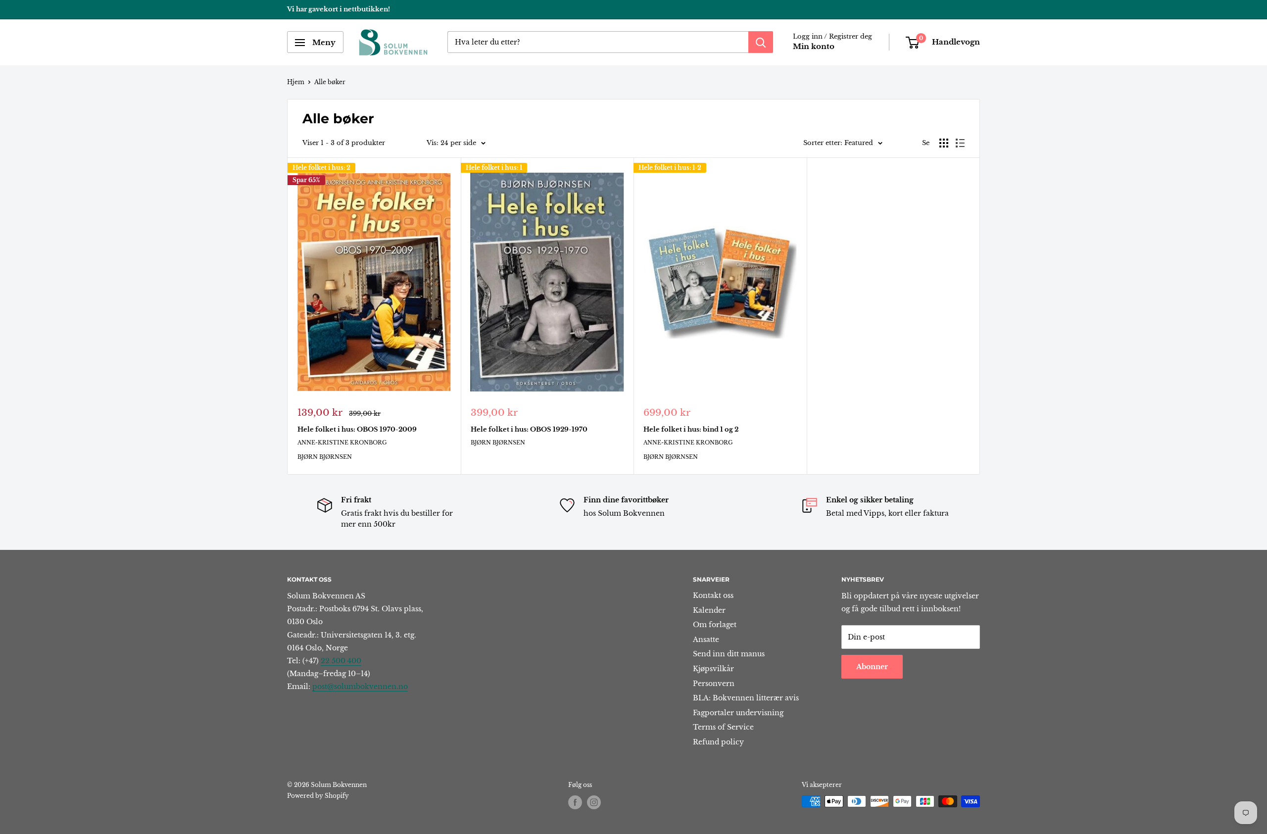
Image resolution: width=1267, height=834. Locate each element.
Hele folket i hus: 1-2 (669, 167)
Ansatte (706, 639)
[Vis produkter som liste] (960, 143)
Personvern (713, 683)
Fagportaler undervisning (738, 712)
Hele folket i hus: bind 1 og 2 (690, 429)
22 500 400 (341, 660)
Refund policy (718, 741)
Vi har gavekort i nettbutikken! (338, 9)
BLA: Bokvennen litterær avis (746, 697)
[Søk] (760, 42)
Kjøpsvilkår (713, 668)
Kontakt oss (713, 595)
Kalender (709, 610)
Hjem (295, 82)
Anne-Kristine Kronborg (342, 442)
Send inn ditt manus (729, 653)
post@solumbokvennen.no (360, 686)
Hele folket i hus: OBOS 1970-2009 (357, 429)
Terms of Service (723, 727)
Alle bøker (329, 82)
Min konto (813, 46)
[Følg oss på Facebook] (575, 802)
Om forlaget (714, 624)
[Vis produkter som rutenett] (943, 143)
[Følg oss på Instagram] (594, 802)
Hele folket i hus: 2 (321, 167)
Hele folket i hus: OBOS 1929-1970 (529, 429)
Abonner (872, 666)
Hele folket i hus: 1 (494, 167)
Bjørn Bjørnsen (324, 456)
